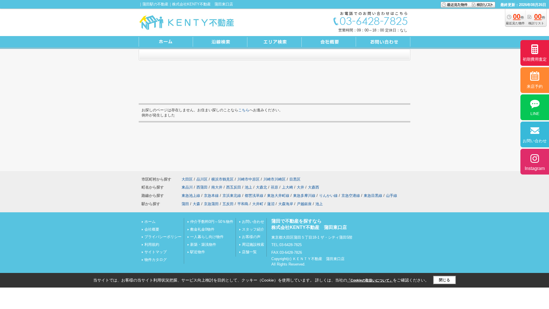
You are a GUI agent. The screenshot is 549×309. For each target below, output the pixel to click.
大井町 (257, 204)
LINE (534, 113)
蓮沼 (270, 204)
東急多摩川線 (304, 195)
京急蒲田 (211, 204)
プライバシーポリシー (163, 237)
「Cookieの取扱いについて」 (370, 280)
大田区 (187, 179)
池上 (248, 187)
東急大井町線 (278, 195)
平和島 (242, 204)
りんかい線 (328, 195)
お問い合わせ (253, 221)
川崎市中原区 (248, 179)
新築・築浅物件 (203, 244)
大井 (300, 187)
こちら (243, 110)
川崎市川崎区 (274, 179)
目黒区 (295, 179)
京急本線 (211, 195)
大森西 (313, 187)
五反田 (228, 204)
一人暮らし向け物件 (207, 237)
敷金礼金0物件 (202, 229)
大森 (196, 204)
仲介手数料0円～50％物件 (211, 221)
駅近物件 (197, 252)
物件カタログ (155, 260)
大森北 (261, 187)
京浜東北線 (231, 195)
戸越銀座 (304, 204)
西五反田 (233, 187)
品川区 (202, 179)
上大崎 (287, 187)
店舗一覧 (249, 252)
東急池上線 (191, 195)
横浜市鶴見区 (222, 179)
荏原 (274, 187)
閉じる (444, 280)
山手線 (391, 195)
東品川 (187, 187)
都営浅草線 (254, 195)
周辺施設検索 (253, 244)
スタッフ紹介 (253, 229)
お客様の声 (251, 237)
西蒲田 (202, 187)
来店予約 (535, 86)
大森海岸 (285, 204)
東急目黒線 (373, 195)
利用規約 (151, 244)
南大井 (216, 187)
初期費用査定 (535, 59)
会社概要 (151, 229)
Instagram (535, 168)
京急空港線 (350, 195)
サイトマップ (155, 252)
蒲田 (185, 204)
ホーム (150, 221)
